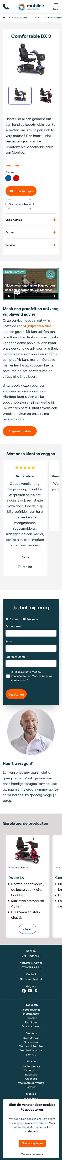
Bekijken (27, 929)
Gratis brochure (19, 204)
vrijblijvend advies (37, 326)
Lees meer (13, 165)
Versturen (16, 694)
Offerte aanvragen (21, 191)
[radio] (8, 178)
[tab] (20, 95)
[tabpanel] (31, 59)
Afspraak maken (19, 431)
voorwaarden (19, 675)
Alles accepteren (32, 1143)
